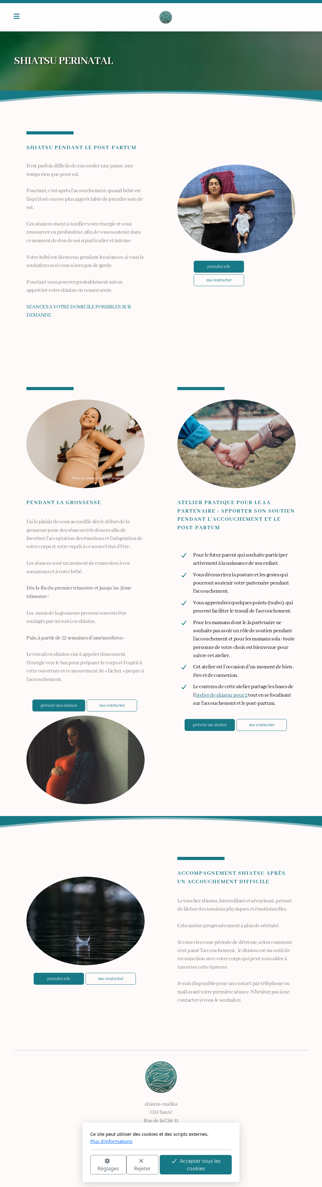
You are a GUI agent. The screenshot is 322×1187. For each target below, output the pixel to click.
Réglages (108, 1168)
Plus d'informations (111, 1141)
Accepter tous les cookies (200, 1164)
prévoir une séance (59, 705)
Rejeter (142, 1168)
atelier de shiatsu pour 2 (221, 695)
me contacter (219, 280)
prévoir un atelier (210, 725)
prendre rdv (218, 267)
